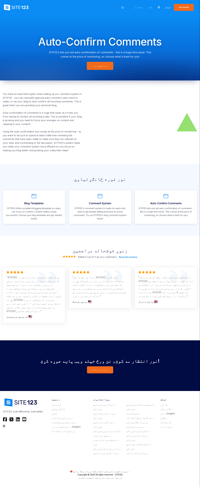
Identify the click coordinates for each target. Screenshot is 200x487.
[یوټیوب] (24, 419)
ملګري (163, 418)
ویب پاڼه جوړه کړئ (100, 370)
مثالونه (138, 7)
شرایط (119, 478)
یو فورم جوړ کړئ (135, 426)
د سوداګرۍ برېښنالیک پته (140, 418)
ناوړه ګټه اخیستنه (95, 478)
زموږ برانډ (166, 426)
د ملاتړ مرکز (166, 409)
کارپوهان (165, 422)
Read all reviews (128, 257)
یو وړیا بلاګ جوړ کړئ (137, 422)
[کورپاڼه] (123, 7)
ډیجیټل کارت (133, 413)
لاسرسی (81, 478)
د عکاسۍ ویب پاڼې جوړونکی (107, 431)
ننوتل (168, 7)
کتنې (54, 413)
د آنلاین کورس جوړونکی (138, 431)
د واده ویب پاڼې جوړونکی (106, 448)
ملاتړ (150, 7)
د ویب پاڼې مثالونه (62, 418)
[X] (11, 419)
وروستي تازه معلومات (63, 431)
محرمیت (110, 478)
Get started (184, 7)
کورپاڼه (56, 404)
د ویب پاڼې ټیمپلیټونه (64, 422)
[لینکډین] (18, 419)
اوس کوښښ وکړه (100, 65)
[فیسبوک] (5, 419)
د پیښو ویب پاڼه (102, 435)
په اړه (164, 404)
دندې (167, 413)
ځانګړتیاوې (58, 409)
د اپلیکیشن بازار (66, 426)
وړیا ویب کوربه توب (137, 453)
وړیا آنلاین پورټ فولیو (106, 453)
